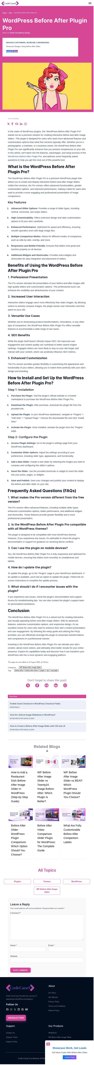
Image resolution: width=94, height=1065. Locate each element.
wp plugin (54, 670)
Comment (15, 913)
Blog (10, 13)
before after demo (31, 670)
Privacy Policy (53, 1002)
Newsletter (16, 1018)
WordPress (14, 707)
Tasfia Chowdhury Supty (19, 33)
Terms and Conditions (56, 1006)
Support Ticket (11, 1037)
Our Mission (53, 997)
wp (48, 670)
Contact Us (10, 1033)
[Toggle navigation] (90, 3)
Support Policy (11, 1042)
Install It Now (12, 51)
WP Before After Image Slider (30, 667)
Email (51, 945)
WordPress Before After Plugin (23, 156)
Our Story (52, 993)
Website (13, 956)
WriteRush (52, 1033)
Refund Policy (53, 1010)
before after (19, 670)
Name (13, 945)
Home (4, 13)
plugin (42, 670)
